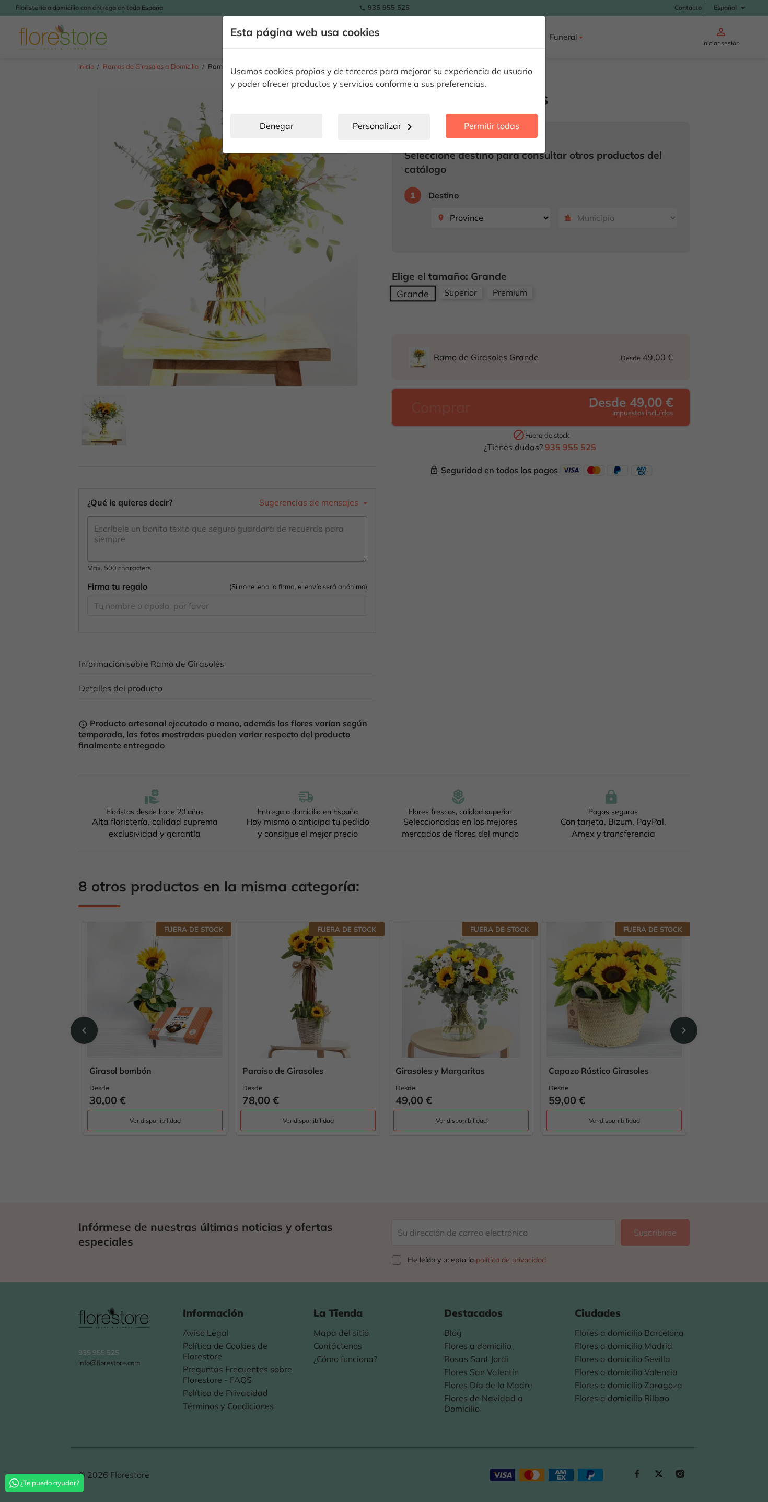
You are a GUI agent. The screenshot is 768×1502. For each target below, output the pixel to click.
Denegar (277, 126)
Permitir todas (491, 126)
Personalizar (384, 127)
